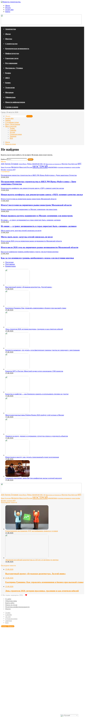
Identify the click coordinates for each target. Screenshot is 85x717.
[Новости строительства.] (11, 2)
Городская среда (11, 58)
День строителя (33, 164)
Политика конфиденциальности (17, 607)
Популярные (10, 264)
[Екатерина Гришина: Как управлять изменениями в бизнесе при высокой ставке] (17, 306)
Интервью (9, 92)
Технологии (10, 87)
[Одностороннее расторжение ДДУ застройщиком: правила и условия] (26, 529)
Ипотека (8, 39)
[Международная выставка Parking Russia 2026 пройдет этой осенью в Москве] (17, 413)
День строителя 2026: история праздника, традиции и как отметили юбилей (34, 329)
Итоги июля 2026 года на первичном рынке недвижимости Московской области (39, 247)
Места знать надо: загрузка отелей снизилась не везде (27, 237)
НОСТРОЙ (40, 166)
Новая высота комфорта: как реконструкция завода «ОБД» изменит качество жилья (42, 194)
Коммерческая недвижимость (17, 49)
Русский (67, 715)
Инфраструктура (12, 53)
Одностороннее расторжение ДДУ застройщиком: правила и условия (31, 531)
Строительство (11, 44)
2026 (2, 164)
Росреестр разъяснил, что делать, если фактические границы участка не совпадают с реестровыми (42, 350)
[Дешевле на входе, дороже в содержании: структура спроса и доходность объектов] (17, 434)
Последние (9, 262)
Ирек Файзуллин (72, 164)
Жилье (8, 34)
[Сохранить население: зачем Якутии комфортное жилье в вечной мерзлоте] (17, 476)
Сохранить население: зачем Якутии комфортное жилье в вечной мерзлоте (33, 478)
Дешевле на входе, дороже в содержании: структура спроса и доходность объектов (36, 436)
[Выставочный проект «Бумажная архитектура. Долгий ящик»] (17, 285)
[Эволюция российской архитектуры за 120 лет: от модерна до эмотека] (26, 558)
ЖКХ (7, 78)
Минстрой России (25, 167)
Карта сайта (9, 603)
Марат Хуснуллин (6, 167)
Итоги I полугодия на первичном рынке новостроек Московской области (36, 205)
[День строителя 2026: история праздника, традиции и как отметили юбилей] (17, 327)
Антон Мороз (22, 164)
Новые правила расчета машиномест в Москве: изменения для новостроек (37, 216)
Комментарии (10, 266)
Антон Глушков (11, 164)
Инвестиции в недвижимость (53, 164)
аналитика (52, 167)
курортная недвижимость (64, 167)
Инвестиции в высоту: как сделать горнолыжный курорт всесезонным (32, 457)
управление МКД (11, 169)
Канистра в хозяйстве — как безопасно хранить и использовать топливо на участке (37, 394)
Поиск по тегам (10, 144)
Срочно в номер (11, 107)
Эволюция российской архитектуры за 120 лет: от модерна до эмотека (31, 560)
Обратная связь (11, 601)
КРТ (79, 164)
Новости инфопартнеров (15, 102)
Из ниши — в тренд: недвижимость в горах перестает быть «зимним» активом (38, 226)
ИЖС (41, 164)
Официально (10, 97)
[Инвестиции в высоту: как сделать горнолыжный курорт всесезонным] (17, 455)
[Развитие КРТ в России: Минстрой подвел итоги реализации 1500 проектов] (17, 369)
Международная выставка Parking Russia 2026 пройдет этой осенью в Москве (34, 415)
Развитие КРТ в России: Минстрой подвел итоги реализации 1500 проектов (34, 371)
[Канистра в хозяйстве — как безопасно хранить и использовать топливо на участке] (17, 392)
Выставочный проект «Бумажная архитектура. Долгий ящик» (28, 287)
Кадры (8, 73)
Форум (7, 142)
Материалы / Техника (14, 68)
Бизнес (8, 83)
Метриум (15, 167)
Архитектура (10, 29)
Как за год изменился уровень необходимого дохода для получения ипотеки (37, 258)
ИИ (44, 164)
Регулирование (11, 63)
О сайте (8, 599)
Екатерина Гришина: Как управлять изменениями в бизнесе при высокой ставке (35, 308)
